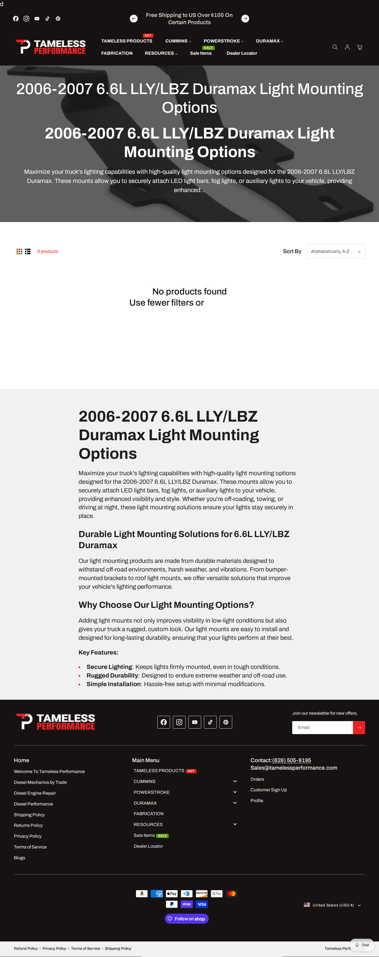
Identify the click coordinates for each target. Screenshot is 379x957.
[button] (335, 47)
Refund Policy (26, 948)
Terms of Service (85, 948)
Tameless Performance (345, 948)
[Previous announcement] (134, 18)
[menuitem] (127, 41)
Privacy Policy (54, 948)
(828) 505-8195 (291, 760)
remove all (228, 303)
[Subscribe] (359, 727)
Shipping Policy (118, 948)
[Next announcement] (245, 18)
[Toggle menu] (235, 781)
